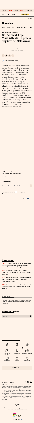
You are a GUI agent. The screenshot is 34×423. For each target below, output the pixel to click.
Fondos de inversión (22, 27)
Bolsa (3, 27)
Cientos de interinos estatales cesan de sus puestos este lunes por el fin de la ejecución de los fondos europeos (17, 301)
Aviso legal (15, 404)
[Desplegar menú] (3, 14)
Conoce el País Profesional (17, 368)
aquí (28, 198)
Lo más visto (6, 296)
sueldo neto (27, 346)
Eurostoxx (9, 320)
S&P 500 (16, 10)
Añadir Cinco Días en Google (11, 60)
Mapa (9, 409)
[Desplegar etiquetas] (31, 185)
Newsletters (16, 409)
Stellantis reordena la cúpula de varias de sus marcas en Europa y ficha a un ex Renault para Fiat (17, 286)
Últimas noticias (7, 260)
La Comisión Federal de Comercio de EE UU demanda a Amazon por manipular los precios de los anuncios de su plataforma (16, 265)
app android (27, 360)
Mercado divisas (11, 27)
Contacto (10, 404)
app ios (17, 360)
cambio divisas (17, 353)
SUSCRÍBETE (25, 14)
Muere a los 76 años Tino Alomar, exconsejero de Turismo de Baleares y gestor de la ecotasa (17, 272)
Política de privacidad (19, 407)
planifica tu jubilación (7, 354)
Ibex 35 (4, 10)
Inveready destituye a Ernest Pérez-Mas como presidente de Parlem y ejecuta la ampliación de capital (16, 279)
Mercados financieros (19, 186)
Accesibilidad (28, 407)
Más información (6, 194)
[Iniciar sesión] (31, 14)
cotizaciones (7, 360)
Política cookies (22, 404)
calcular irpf (7, 346)
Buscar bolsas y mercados (10, 311)
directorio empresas (27, 353)
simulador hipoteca (17, 346)
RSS (12, 409)
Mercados (7, 23)
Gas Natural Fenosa (7, 186)
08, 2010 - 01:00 (17, 51)
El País (30, 18)
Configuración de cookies (8, 407)
